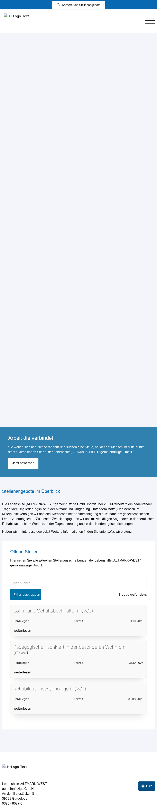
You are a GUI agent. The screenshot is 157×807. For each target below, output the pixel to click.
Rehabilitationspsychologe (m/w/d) (49, 689)
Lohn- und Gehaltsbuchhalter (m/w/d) (53, 611)
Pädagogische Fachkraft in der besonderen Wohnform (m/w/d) (70, 650)
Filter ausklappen (27, 594)
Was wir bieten (119, 531)
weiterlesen (22, 630)
